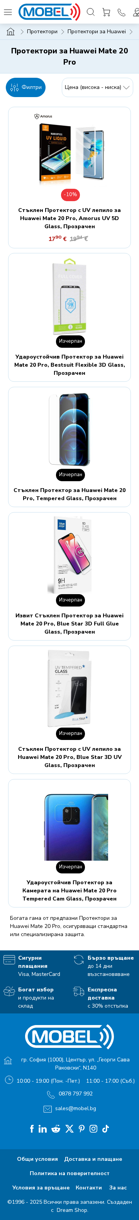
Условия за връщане (41, 1187)
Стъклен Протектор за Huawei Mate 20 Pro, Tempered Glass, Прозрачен (69, 494)
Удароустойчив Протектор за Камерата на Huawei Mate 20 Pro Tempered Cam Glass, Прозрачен (69, 890)
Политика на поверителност (70, 1173)
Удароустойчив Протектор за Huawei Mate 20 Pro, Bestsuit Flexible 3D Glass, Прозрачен (69, 365)
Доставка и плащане (93, 1159)
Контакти (89, 1187)
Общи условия (37, 1159)
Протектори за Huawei (97, 31)
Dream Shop (71, 1210)
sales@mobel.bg (75, 1108)
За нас (118, 1187)
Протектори (42, 31)
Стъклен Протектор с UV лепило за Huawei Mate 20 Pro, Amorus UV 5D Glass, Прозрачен (69, 218)
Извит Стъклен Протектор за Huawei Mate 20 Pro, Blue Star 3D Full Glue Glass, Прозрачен (69, 624)
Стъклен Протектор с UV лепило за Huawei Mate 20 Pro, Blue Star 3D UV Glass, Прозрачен (70, 757)
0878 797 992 (76, 1093)
